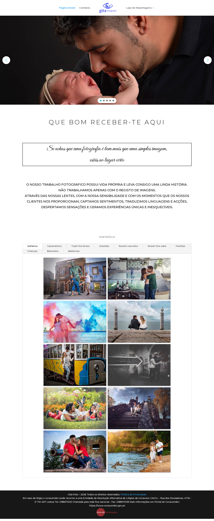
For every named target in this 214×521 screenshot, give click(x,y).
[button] (6, 60)
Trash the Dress (80, 246)
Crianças (32, 251)
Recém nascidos (128, 246)
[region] (107, 60)
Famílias (180, 246)
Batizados (53, 251)
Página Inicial (67, 8)
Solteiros (32, 246)
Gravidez (104, 246)
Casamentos (54, 246)
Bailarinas (74, 251)
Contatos (84, 8)
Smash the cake (157, 246)
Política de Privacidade (133, 494)
